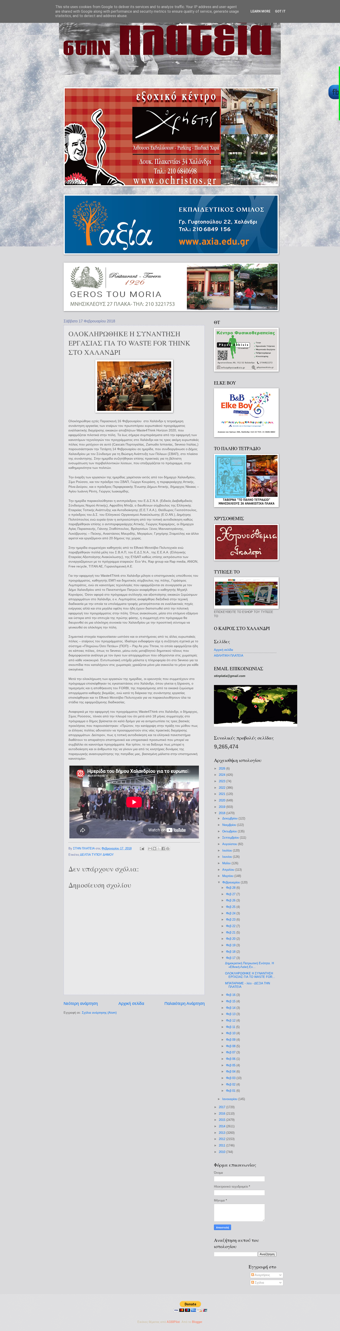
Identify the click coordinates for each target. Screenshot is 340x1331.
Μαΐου (227, 863)
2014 (222, 1126)
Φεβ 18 (231, 951)
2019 (222, 807)
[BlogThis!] (154, 848)
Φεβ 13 (231, 1014)
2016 (222, 1113)
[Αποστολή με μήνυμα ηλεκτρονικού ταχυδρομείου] (150, 848)
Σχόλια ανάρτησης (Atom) (99, 1012)
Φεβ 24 (231, 913)
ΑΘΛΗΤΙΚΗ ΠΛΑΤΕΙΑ (228, 655)
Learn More (260, 11)
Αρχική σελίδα (131, 1003)
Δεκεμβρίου (230, 818)
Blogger (197, 1322)
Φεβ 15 (231, 1001)
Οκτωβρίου (230, 831)
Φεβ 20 (231, 938)
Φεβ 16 (231, 995)
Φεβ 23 (231, 919)
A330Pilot (173, 1322)
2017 (222, 1107)
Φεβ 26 (231, 900)
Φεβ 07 (231, 1052)
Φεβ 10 (231, 1033)
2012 (222, 1139)
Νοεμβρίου (229, 825)
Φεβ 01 (231, 1090)
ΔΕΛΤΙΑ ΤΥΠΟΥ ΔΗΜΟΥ (97, 854)
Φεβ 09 (231, 1039)
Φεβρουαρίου (231, 882)
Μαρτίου (228, 876)
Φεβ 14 (231, 1008)
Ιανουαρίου (230, 1099)
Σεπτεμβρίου (231, 837)
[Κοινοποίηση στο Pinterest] (167, 848)
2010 (222, 1152)
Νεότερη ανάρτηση (81, 1003)
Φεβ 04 (231, 1071)
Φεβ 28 (231, 887)
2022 (222, 787)
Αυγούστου (230, 844)
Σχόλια (259, 1282)
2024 (222, 774)
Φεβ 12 (231, 1020)
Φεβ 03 (231, 1078)
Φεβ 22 (231, 926)
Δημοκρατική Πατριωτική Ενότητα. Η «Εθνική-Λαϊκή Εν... (249, 964)
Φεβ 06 (231, 1059)
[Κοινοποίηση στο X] (159, 848)
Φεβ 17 (231, 958)
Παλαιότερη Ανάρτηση (184, 1003)
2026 (222, 768)
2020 (222, 800)
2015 (222, 1120)
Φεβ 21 (231, 932)
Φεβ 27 (231, 894)
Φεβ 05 (231, 1065)
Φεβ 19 (231, 945)
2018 (222, 813)
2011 (222, 1145)
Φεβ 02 (231, 1084)
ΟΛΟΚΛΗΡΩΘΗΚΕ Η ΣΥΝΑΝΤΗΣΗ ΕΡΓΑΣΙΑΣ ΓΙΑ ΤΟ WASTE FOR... (250, 975)
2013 (222, 1132)
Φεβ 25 (231, 907)
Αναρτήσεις (262, 1275)
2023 (222, 781)
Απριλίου (228, 869)
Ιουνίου (227, 856)
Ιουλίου (227, 850)
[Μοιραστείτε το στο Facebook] (163, 848)
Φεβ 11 (231, 1027)
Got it (280, 11)
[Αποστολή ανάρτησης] (142, 848)
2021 (222, 794)
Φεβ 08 (231, 1046)
